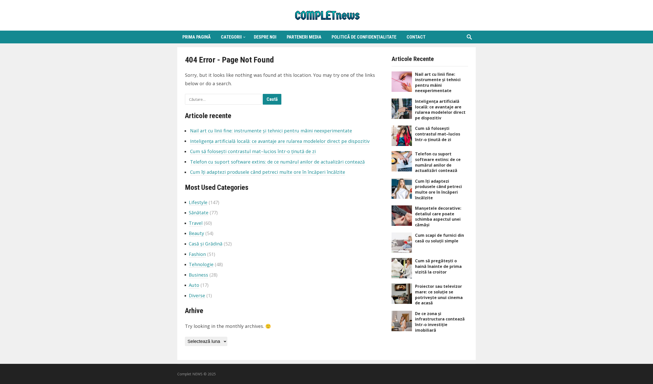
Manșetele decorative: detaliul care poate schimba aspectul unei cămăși (438, 216)
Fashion (197, 254)
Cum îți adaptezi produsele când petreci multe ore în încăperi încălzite (267, 172)
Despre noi (265, 37)
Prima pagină (196, 37)
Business (198, 275)
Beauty (196, 233)
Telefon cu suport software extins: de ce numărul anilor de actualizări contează (277, 162)
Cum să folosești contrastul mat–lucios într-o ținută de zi (253, 151)
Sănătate (198, 212)
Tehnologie (201, 264)
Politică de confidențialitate (364, 37)
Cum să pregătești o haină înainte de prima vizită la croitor (438, 266)
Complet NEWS (190, 373)
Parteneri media (304, 37)
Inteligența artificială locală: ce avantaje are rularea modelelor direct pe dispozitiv (280, 141)
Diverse (197, 295)
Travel (196, 223)
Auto (194, 285)
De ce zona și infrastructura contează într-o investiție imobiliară (440, 322)
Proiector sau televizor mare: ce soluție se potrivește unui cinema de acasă (439, 294)
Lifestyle (198, 202)
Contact (416, 37)
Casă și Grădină (205, 244)
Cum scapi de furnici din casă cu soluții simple (439, 238)
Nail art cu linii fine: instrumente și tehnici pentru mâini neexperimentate (271, 131)
